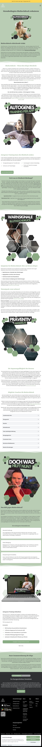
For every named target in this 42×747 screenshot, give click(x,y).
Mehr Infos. (16, 741)
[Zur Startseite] (3, 6)
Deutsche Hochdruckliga (28, 80)
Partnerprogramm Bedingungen (27, 733)
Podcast (37, 701)
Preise (30, 705)
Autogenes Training (25, 705)
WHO (26, 205)
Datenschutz (8, 733)
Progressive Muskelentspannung (25, 710)
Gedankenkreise (16, 708)
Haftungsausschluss (17, 733)
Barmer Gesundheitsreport (34, 404)
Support (31, 707)
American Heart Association (22, 189)
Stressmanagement (25, 714)
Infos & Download (31, 702)
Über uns (15, 725)
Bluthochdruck (16, 706)
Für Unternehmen (16, 727)
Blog (37, 703)
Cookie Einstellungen (37, 733)
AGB (12, 733)
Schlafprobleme (16, 703)
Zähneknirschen (16, 701)
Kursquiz (25, 717)
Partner (14, 729)
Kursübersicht (25, 702)
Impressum (3, 733)
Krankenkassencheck (25, 720)
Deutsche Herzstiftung (30, 385)
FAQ (36, 706)
